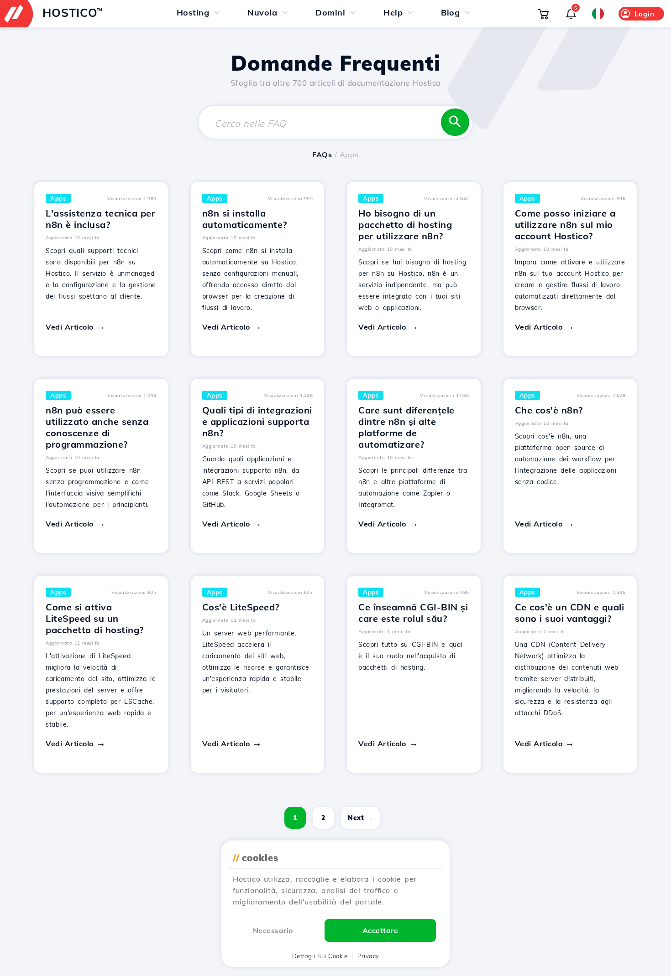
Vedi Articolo (70, 326)
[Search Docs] (455, 122)
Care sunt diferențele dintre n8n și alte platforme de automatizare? (406, 427)
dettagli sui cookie (320, 956)
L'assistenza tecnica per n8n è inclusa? (100, 218)
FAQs (322, 154)
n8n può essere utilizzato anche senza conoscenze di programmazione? (97, 427)
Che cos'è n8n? (549, 410)
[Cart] (543, 13)
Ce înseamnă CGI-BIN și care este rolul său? (413, 612)
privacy (368, 956)
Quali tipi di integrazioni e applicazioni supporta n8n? (257, 421)
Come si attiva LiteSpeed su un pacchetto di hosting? (95, 618)
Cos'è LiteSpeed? (240, 607)
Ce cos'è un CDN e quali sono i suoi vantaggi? (569, 612)
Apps (58, 198)
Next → (360, 818)
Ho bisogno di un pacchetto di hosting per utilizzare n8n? (405, 224)
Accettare (380, 930)
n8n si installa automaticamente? (244, 218)
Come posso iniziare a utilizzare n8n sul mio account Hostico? (565, 224)
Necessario (273, 930)
